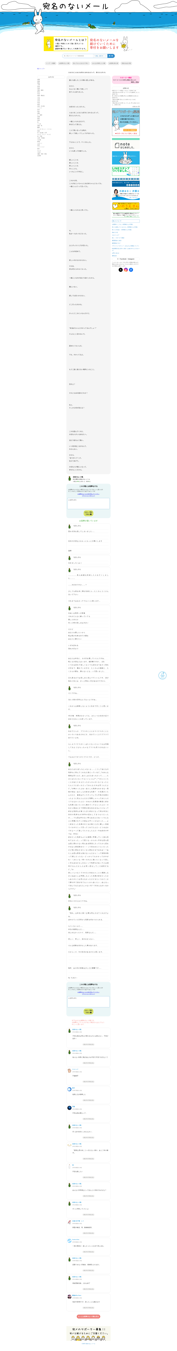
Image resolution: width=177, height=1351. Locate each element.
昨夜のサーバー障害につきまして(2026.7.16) (124, 90)
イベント (39, 108)
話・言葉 (39, 136)
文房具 (39, 155)
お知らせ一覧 (136, 106)
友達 (38, 86)
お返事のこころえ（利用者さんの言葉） (123, 224)
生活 (38, 93)
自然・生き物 (41, 106)
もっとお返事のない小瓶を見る (88, 1316)
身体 (38, 120)
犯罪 (38, 145)
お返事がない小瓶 (64, 63)
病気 (38, 118)
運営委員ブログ (116, 243)
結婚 (38, 81)
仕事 (38, 99)
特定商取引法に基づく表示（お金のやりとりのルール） (126, 249)
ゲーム (39, 150)
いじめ (39, 124)
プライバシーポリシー (88, 495)
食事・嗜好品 (41, 95)
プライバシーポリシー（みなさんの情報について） (126, 246)
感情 (38, 113)
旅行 (38, 148)
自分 (38, 109)
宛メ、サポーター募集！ (118, 238)
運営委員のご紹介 (117, 240)
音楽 (38, 131)
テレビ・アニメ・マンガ (44, 134)
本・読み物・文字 (42, 132)
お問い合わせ (115, 253)
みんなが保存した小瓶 (98, 63)
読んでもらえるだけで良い (81, 63)
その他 (39, 139)
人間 (38, 85)
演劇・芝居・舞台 (42, 154)
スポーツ (39, 143)
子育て (39, 152)
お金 (38, 100)
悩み (38, 111)
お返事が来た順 (113, 63)
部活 (38, 92)
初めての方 (115, 232)
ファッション (41, 146)
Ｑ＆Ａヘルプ (115, 235)
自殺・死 (39, 125)
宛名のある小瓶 (126, 63)
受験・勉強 (40, 90)
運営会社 (114, 255)
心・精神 (39, 115)
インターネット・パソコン (44, 129)
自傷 (38, 116)
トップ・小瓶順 (50, 63)
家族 (38, 83)
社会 (38, 102)
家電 (38, 141)
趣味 (38, 127)
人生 (38, 97)
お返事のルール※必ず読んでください (88, 494)
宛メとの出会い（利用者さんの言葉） (122, 229)
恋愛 (38, 79)
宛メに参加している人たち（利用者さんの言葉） (125, 227)
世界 (38, 104)
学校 (38, 88)
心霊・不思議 (41, 138)
